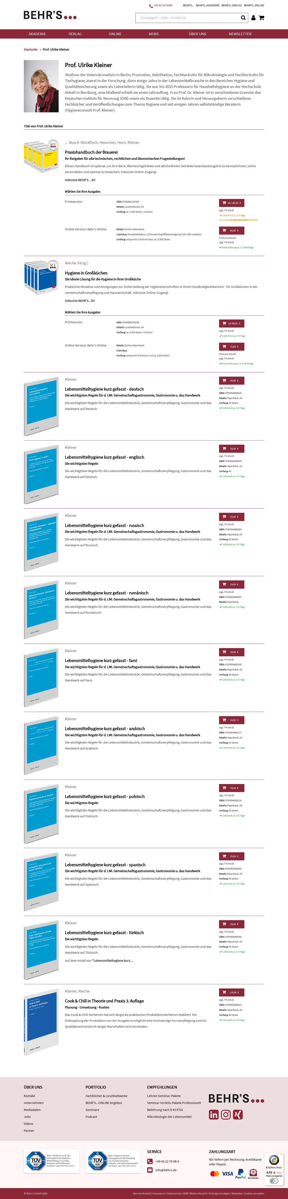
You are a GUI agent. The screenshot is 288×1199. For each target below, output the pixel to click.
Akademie (37, 33)
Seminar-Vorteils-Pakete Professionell (174, 1103)
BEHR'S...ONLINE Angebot (104, 1103)
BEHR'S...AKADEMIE (207, 5)
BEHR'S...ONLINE (254, 5)
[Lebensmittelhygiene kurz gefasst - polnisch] (41, 813)
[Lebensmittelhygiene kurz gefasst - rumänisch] (41, 609)
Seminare (92, 1110)
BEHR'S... (188, 5)
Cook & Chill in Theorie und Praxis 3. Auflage (104, 1001)
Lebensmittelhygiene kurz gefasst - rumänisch (106, 593)
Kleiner (133, 142)
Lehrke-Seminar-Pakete (164, 1096)
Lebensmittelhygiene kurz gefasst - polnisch (105, 796)
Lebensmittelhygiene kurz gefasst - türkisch (104, 932)
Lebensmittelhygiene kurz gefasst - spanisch (105, 864)
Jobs (27, 1116)
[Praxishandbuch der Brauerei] (41, 156)
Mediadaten (32, 1110)
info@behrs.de (166, 1170)
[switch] (274, 1180)
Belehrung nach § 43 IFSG (165, 1110)
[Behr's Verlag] (50, 14)
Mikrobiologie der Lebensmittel (169, 1116)
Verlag (75, 33)
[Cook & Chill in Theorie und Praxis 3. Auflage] (41, 1021)
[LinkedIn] (214, 1114)
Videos (28, 1123)
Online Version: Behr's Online (85, 229)
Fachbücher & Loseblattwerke (107, 1096)
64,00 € (234, 230)
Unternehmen (34, 1103)
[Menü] (281, 1155)
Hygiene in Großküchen (86, 273)
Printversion (73, 201)
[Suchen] (243, 17)
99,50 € (234, 323)
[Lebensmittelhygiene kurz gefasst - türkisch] (41, 949)
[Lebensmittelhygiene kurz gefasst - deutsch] (41, 405)
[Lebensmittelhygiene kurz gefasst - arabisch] (41, 745)
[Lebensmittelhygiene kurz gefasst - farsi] (41, 677)
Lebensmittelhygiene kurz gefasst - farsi (101, 660)
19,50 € (234, 380)
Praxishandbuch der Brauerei (91, 152)
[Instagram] (226, 1114)
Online (115, 33)
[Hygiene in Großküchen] (41, 277)
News (154, 33)
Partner (29, 1130)
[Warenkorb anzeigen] (261, 18)
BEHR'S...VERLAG (232, 5)
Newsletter (240, 33)
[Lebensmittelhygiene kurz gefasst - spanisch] (41, 881)
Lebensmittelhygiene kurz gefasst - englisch (104, 457)
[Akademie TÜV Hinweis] (113, 1160)
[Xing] (238, 1114)
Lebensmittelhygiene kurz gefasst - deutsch (104, 389)
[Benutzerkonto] (253, 18)
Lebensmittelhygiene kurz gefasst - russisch (104, 525)
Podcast (91, 1116)
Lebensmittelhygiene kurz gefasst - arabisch (105, 728)
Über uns (197, 33)
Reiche (70, 262)
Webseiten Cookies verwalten (248, 1193)
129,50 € (234, 203)
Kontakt (29, 1096)
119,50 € (234, 992)
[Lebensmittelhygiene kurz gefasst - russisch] (41, 542)
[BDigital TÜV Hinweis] (51, 1160)
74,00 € (234, 346)
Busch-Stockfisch (83, 142)
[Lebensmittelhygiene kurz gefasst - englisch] (41, 474)
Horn (121, 142)
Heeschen (108, 142)
